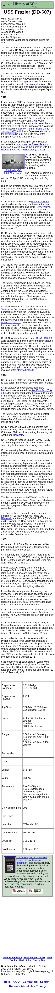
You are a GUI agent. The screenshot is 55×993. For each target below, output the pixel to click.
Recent (14, 986)
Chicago (9, 134)
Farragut (36, 201)
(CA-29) (18, 134)
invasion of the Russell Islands (32, 144)
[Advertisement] (41, 26)
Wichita (5, 149)
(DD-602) (48, 338)
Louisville (15, 149)
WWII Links (25, 960)
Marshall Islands (25, 370)
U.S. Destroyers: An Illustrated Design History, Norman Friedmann (31, 860)
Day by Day (39, 960)
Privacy (41, 986)
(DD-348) (45, 201)
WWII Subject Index (34, 957)
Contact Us (30, 981)
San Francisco (39, 390)
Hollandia (18, 435)
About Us (27, 986)
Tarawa (5, 309)
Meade (35, 120)
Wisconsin (6, 518)
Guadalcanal (31, 84)
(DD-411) (16, 322)
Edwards (30, 149)
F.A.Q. (16, 981)
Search (45, 981)
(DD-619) (40, 149)
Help (7, 981)
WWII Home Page (12, 957)
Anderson (6, 322)
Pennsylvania (43, 207)
